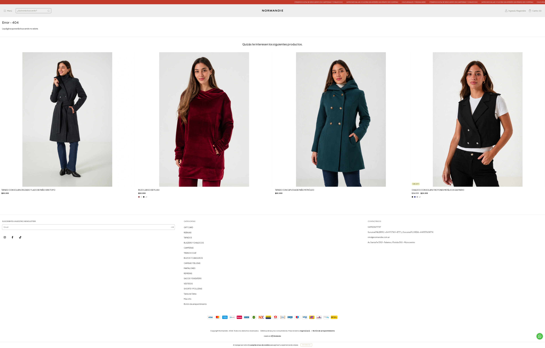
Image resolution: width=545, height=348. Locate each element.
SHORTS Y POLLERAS (193, 289)
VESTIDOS (188, 283)
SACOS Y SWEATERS (193, 278)
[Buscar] (48, 10)
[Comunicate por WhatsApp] (539, 336)
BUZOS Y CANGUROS (193, 258)
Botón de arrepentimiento (195, 304)
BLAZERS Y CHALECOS (194, 243)
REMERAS (188, 273)
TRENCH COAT (190, 253)
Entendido (306, 345)
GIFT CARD (188, 227)
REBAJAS (187, 232)
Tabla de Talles (190, 294)
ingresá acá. (305, 331)
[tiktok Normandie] (20, 237)
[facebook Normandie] (12, 237)
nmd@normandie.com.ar (379, 237)
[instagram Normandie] (5, 237)
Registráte (521, 11)
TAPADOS (188, 237)
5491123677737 (374, 227)
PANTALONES (189, 268)
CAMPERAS (189, 248)
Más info (187, 299)
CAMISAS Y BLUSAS (192, 263)
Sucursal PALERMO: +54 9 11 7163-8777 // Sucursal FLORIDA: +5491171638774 (400, 232)
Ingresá (512, 11)
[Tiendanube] (272, 336)
